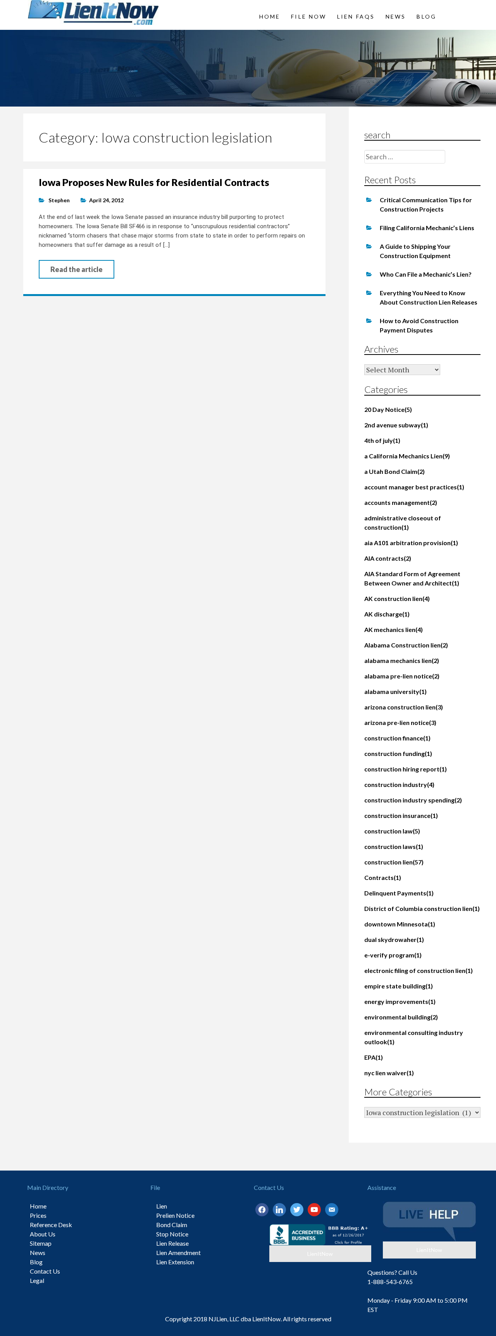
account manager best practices (414, 487)
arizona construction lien (403, 707)
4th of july (382, 440)
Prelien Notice (175, 1215)
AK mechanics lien (393, 629)
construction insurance (401, 815)
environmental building (401, 1017)
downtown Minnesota (399, 924)
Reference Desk (51, 1224)
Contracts (382, 877)
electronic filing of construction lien (418, 970)
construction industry (399, 784)
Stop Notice (172, 1234)
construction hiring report (405, 769)
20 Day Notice (388, 409)
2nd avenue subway (396, 425)
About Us (42, 1234)
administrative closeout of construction (402, 522)
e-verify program (393, 955)
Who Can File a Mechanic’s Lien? (426, 274)
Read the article (76, 269)
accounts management (400, 502)
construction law (392, 831)
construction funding (398, 753)
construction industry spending (413, 800)
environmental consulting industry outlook (413, 1037)
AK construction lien (397, 598)
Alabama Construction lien (406, 645)
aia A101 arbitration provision (411, 542)
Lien (161, 1206)
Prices (38, 1215)
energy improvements (400, 1001)
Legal (37, 1280)
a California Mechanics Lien (407, 456)
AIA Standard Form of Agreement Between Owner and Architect (412, 578)
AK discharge (387, 614)
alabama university (395, 691)
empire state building (398, 986)
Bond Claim (171, 1224)
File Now (308, 16)
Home (269, 16)
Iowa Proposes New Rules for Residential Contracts (154, 182)
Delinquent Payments (399, 893)
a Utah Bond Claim (394, 471)
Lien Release (172, 1243)
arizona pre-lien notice (400, 722)
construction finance (397, 738)
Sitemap (41, 1243)
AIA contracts (387, 558)
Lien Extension (175, 1261)
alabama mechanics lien (401, 660)
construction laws (393, 846)
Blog (426, 16)
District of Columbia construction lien (422, 908)
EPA (373, 1057)
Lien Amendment (178, 1252)
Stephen (59, 200)
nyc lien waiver (389, 1072)
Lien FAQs (356, 16)
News (396, 16)
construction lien (394, 862)
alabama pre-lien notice (401, 676)
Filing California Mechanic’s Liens (427, 227)
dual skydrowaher (394, 939)
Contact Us (45, 1271)
